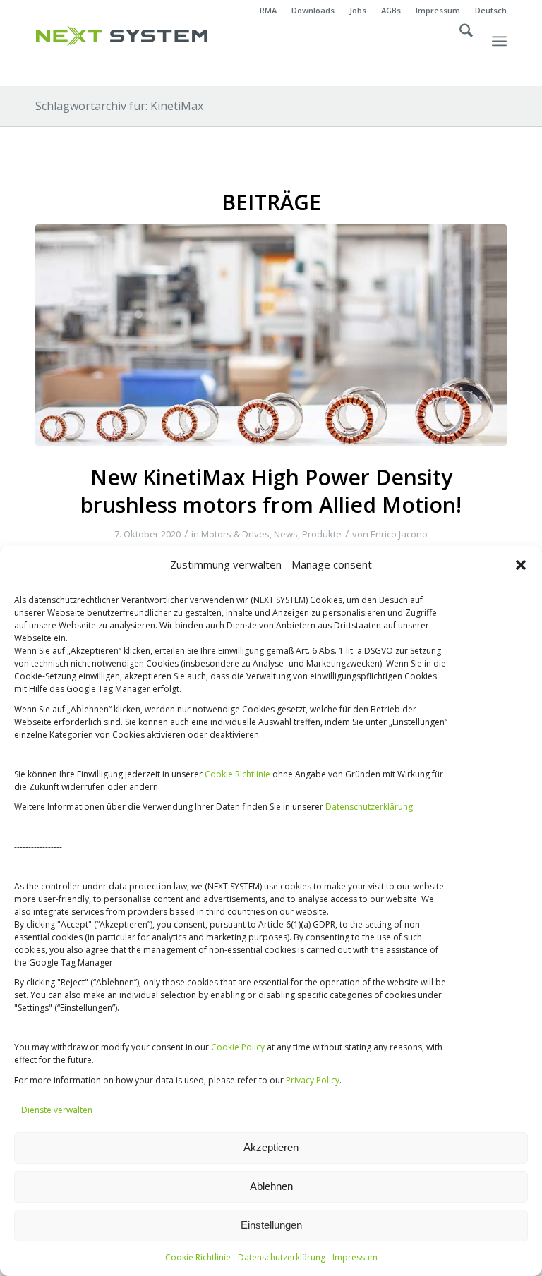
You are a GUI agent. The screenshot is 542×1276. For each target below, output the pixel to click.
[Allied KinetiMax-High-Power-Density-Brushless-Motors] (271, 335)
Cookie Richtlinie (237, 774)
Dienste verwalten (56, 1110)
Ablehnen (271, 1186)
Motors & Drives (235, 534)
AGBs (391, 10)
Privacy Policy (312, 1080)
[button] (521, 565)
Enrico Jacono (399, 534)
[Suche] (459, 53)
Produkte (322, 534)
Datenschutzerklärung (369, 807)
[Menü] (499, 54)
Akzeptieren (271, 1147)
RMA (268, 10)
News (286, 534)
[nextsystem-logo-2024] (121, 36)
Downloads (313, 10)
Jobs (357, 10)
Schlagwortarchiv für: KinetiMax (119, 106)
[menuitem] (268, 10)
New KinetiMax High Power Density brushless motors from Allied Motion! (271, 491)
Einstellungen (271, 1225)
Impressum (355, 1257)
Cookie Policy (238, 1047)
